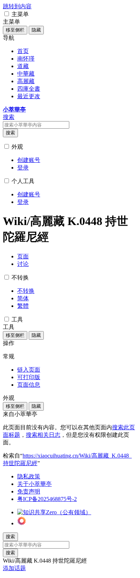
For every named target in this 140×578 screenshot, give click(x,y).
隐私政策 (28, 476)
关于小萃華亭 (34, 484)
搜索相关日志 (43, 435)
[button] (6, 13)
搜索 (10, 132)
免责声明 (28, 491)
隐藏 (36, 30)
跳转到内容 (17, 6)
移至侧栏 (15, 30)
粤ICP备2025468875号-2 (47, 499)
